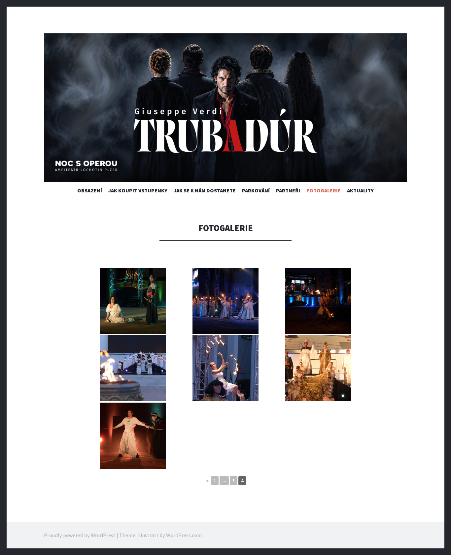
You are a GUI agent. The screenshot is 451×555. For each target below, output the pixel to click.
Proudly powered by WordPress (80, 535)
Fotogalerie (323, 190)
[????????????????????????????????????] (133, 368)
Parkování (256, 190)
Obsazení (89, 190)
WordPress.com (184, 535)
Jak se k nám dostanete (205, 190)
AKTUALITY (360, 190)
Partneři (288, 190)
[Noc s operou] (225, 107)
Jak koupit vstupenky (137, 190)
